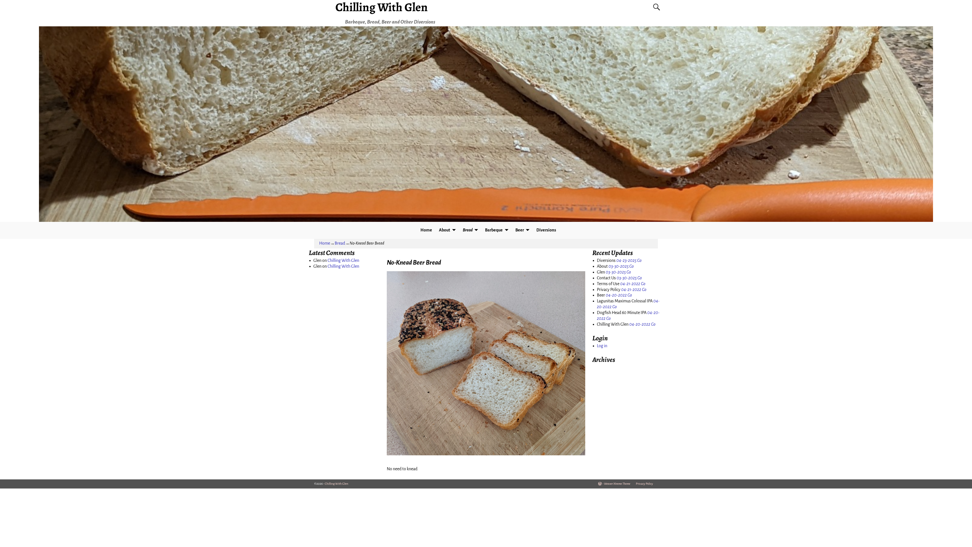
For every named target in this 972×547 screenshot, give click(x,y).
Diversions (546, 230)
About (444, 230)
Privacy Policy (644, 483)
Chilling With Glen (343, 260)
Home (426, 230)
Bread (468, 230)
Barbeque (494, 230)
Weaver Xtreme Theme (617, 483)
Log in (602, 346)
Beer (519, 230)
